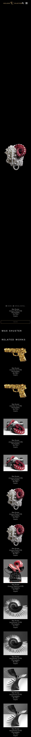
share (9, 306)
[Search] (23, 3)
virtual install (19, 306)
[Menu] (26, 3)
